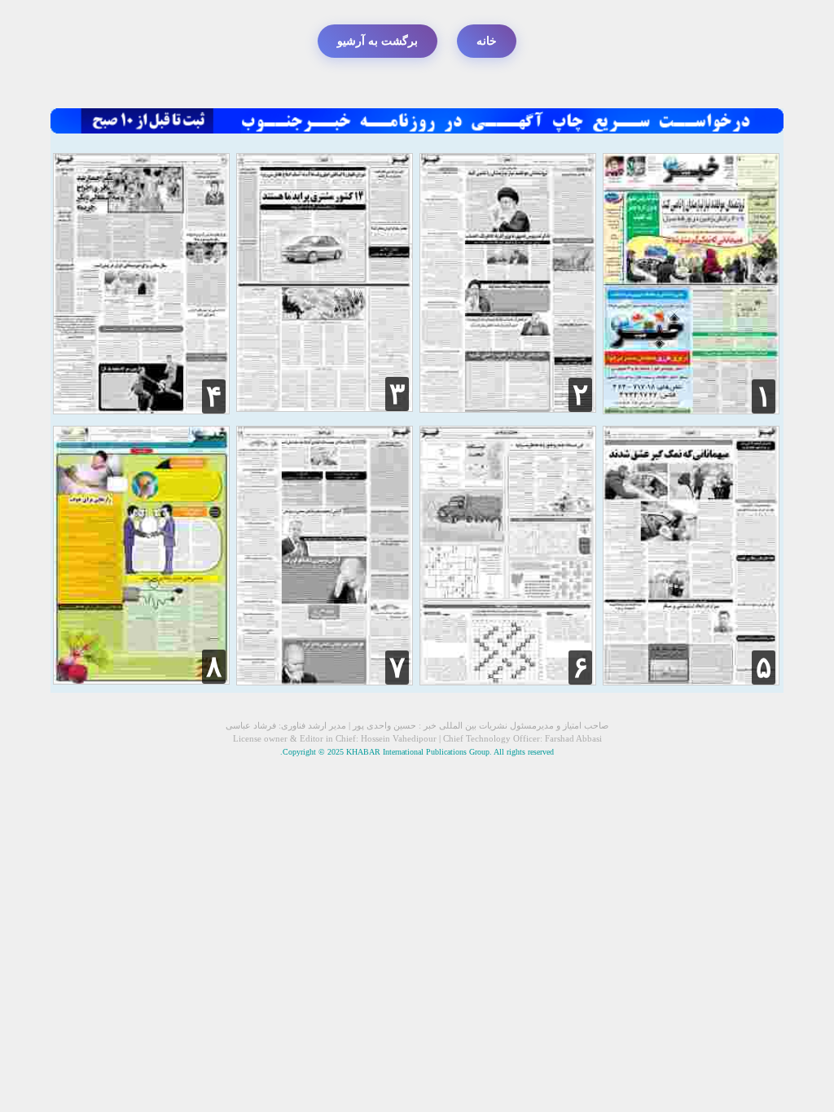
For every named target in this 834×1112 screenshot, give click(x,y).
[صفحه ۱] (691, 410)
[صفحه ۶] (507, 681)
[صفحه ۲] (507, 408)
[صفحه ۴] (141, 410)
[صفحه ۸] (141, 680)
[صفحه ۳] (324, 407)
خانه (486, 41)
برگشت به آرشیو (377, 41)
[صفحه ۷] (324, 681)
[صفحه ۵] (691, 681)
